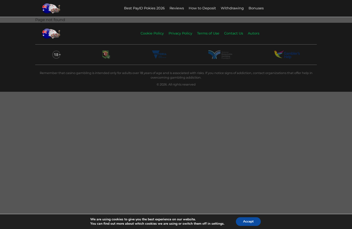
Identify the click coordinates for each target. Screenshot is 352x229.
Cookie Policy (152, 33)
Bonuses (256, 8)
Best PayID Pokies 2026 (144, 8)
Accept (248, 221)
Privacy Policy (180, 33)
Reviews (177, 8)
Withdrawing (232, 8)
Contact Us (233, 33)
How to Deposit (202, 8)
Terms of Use (208, 33)
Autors (253, 33)
